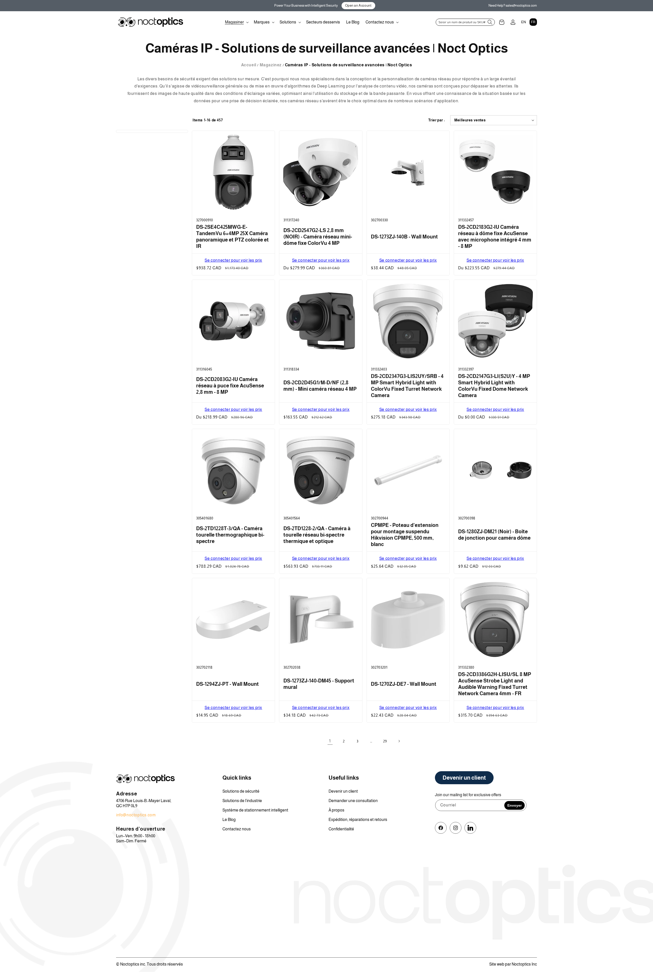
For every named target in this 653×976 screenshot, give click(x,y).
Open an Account (358, 5)
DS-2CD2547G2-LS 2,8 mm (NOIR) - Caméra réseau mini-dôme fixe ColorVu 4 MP (317, 236)
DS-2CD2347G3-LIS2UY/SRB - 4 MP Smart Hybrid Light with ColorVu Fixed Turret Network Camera (407, 385)
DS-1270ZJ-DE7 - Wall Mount (403, 684)
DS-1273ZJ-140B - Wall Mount (404, 236)
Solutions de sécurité (240, 791)
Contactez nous (236, 829)
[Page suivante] (399, 741)
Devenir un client (343, 791)
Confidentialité (341, 829)
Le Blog (229, 819)
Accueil (248, 65)
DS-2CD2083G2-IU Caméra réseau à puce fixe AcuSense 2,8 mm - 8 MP (230, 385)
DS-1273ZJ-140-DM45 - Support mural (318, 684)
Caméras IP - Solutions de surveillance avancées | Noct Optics (348, 65)
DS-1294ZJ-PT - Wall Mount (227, 684)
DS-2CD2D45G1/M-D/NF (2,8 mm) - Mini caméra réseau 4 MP (320, 386)
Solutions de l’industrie (242, 800)
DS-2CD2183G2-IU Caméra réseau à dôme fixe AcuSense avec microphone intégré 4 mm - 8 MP (494, 236)
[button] (236, 22)
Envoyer (514, 805)
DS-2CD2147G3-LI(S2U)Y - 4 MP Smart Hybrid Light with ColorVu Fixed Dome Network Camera (494, 385)
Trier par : (436, 120)
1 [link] (330, 741)
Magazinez (271, 65)
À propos (336, 810)
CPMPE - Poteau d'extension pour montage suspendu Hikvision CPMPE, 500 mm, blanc (404, 534)
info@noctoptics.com (136, 815)
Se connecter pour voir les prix (233, 260)
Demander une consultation (353, 800)
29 (385, 741)
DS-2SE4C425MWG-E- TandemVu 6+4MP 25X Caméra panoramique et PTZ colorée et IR (232, 236)
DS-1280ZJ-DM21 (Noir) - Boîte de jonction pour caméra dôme (494, 535)
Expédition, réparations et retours (358, 819)
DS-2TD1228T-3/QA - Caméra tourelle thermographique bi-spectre (230, 535)
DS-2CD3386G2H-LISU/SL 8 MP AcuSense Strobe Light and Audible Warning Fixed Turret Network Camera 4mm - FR (494, 683)
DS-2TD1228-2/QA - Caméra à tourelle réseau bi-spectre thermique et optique (316, 535)
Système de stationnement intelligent (255, 810)
